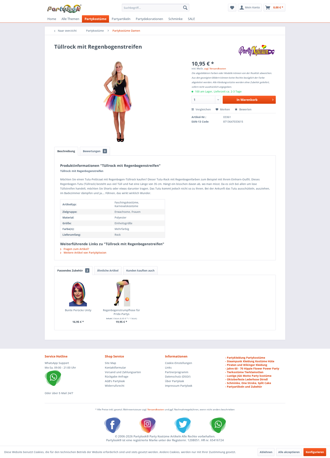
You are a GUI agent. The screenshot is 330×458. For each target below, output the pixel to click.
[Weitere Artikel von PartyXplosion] (256, 50)
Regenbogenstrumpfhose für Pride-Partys (121, 312)
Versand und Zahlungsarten (123, 372)
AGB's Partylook (115, 381)
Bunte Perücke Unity (78, 310)
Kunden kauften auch (140, 270)
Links (168, 367)
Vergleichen (203, 109)
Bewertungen (94, 151)
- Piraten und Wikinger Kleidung (246, 365)
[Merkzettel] (232, 7)
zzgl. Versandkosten (215, 68)
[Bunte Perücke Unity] (78, 293)
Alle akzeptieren (289, 452)
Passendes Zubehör (72, 270)
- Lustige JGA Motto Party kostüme (248, 376)
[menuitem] (155, 7)
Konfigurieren (315, 452)
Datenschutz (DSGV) (177, 376)
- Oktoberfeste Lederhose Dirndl (246, 379)
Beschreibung (66, 151)
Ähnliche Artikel (107, 270)
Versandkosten (155, 409)
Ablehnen (266, 452)
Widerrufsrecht (114, 385)
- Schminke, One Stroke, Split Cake (248, 383)
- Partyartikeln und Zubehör (243, 386)
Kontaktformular (115, 367)
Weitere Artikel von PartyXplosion (84, 252)
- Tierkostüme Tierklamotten (244, 372)
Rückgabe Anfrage (116, 376)
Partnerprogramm (176, 372)
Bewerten (245, 109)
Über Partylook (174, 381)
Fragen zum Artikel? (76, 249)
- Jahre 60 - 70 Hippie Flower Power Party (252, 368)
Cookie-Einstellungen (178, 363)
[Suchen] (185, 7)
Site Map (110, 363)
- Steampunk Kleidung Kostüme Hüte (249, 361)
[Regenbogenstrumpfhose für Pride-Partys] (122, 293)
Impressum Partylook (178, 385)
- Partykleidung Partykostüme (245, 357)
